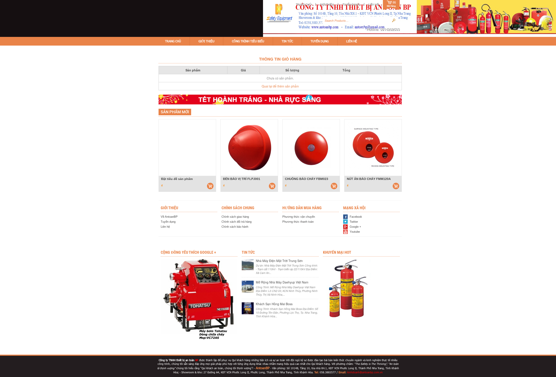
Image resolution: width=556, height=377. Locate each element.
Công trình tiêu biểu (248, 41)
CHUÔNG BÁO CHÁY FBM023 (306, 179)
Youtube (355, 231)
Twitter (354, 221)
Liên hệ (373, 4)
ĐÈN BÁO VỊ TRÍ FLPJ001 (241, 179)
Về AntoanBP (169, 216)
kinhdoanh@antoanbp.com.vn (365, 372)
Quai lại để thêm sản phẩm (280, 86)
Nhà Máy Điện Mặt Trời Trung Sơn (279, 260)
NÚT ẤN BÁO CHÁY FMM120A (369, 179)
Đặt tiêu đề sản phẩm (177, 179)
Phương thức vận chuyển (298, 216)
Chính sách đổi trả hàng (237, 221)
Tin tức (287, 41)
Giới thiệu (327, 4)
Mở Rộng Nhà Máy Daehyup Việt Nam (282, 282)
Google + (355, 226)
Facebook (356, 216)
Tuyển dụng (351, 4)
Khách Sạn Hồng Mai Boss (274, 304)
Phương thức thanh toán (298, 221)
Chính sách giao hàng (235, 216)
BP (196, 360)
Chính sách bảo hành (235, 226)
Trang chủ (303, 4)
